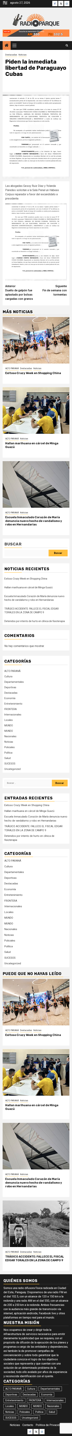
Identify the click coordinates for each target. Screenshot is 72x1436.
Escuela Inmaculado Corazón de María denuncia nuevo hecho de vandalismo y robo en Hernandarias (33, 521)
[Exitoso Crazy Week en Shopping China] (36, 340)
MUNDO (8, 725)
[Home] (7, 45)
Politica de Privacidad (49, 1425)
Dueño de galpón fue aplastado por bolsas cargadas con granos (19, 292)
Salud (7, 758)
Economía (9, 698)
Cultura (8, 676)
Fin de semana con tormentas (54, 290)
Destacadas (11, 55)
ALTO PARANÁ (12, 368)
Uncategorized (12, 769)
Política (8, 752)
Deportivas (10, 687)
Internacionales (12, 714)
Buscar (13, 544)
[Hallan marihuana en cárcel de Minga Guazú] (36, 410)
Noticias (23, 55)
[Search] (67, 45)
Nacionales (10, 736)
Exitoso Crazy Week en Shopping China (33, 373)
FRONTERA (10, 709)
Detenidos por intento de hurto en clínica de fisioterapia (34, 621)
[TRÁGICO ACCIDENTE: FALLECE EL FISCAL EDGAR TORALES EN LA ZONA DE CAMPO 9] (36, 1224)
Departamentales (14, 682)
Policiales (9, 747)
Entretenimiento (13, 703)
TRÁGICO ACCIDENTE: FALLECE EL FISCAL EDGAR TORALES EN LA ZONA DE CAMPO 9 (34, 1258)
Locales (8, 720)
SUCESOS (9, 763)
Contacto (27, 1425)
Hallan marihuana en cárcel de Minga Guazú (28, 587)
